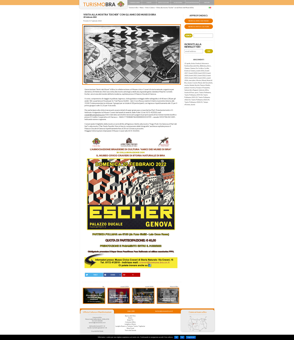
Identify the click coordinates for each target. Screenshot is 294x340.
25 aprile (187, 63)
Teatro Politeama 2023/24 (200, 100)
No (182, 337)
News (142, 8)
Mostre (198, 80)
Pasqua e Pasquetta (203, 88)
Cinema (192, 68)
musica (186, 85)
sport (196, 92)
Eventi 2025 (202, 78)
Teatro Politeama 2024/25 (193, 102)
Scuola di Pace (189, 92)
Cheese (186, 68)
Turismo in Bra (133, 8)
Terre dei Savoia (130, 330)
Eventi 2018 (193, 73)
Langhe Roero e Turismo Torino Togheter (130, 326)
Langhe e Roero (130, 324)
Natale (192, 85)
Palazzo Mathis (205, 85)
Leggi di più (191, 337)
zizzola (193, 104)
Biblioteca (203, 66)
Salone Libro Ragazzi (191, 90)
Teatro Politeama (205, 92)
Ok (176, 337)
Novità (197, 85)
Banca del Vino (130, 316)
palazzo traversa (190, 88)
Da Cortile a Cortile (202, 68)
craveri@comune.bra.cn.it (95, 115)
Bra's (209, 66)
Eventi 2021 (193, 75)
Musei (204, 80)
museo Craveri (192, 83)
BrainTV (130, 320)
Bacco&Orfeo (194, 66)
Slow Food (130, 328)
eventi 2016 (200, 71)
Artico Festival (196, 63)
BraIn (130, 318)
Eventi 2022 (202, 75)
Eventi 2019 (202, 73)
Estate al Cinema (190, 71)
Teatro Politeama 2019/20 (193, 95)
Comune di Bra (130, 322)
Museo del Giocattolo (205, 83)
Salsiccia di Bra (204, 90)
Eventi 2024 (193, 78)
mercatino (192, 80)
